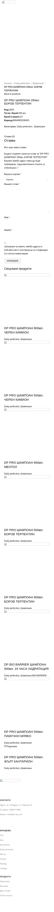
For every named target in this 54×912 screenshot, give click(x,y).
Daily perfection (22, 83)
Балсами (4, 886)
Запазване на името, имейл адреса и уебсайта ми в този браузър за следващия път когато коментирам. (26, 250)
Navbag (3, 864)
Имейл (8, 230)
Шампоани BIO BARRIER (34, 675)
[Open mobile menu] (50, 6)
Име (7, 217)
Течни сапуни (6, 895)
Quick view (7, 322)
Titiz (1, 835)
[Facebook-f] (3, 820)
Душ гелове (5, 891)
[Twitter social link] (9, 133)
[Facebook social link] (6, 133)
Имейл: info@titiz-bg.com (11, 814)
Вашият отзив (12, 184)
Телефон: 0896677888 (10, 810)
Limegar (3, 868)
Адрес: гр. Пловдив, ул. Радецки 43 (16, 805)
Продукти (5, 877)
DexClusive (5, 845)
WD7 (25, 907)
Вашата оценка (12, 174)
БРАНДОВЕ (5, 830)
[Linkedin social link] (12, 133)
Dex (1, 840)
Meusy (3, 854)
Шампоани (38, 83)
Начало (8, 83)
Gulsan (3, 859)
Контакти (5, 800)
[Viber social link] (16, 133)
